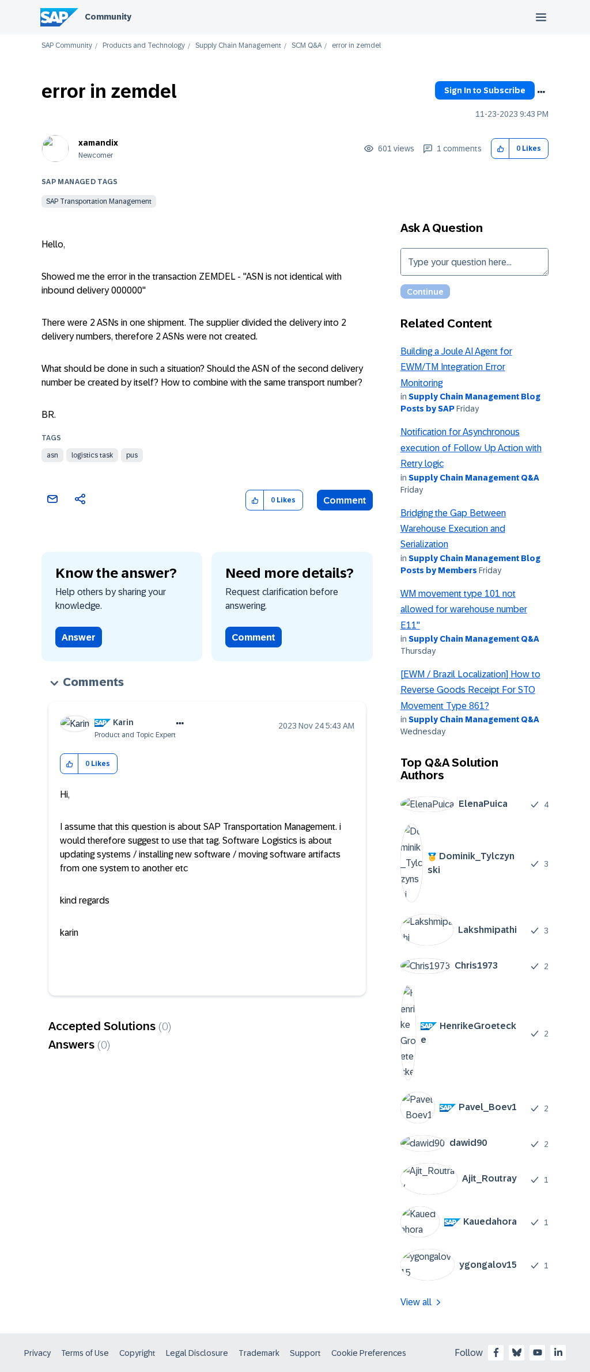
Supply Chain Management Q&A (474, 477)
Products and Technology (144, 45)
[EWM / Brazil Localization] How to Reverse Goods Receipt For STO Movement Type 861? (470, 690)
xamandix (98, 142)
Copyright (137, 1353)
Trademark (259, 1353)
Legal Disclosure (197, 1353)
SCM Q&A (307, 45)
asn (52, 455)
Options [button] (541, 92)
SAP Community (66, 45)
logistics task (92, 455)
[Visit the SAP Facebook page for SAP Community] (496, 1352)
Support (305, 1353)
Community (108, 16)
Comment (344, 500)
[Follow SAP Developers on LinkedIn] (558, 1352)
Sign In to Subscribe (484, 90)
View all (416, 1302)
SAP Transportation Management (99, 201)
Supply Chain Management (238, 45)
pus (132, 455)
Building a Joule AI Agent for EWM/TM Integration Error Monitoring (456, 367)
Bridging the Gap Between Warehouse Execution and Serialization (453, 529)
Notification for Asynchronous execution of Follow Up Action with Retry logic (471, 447)
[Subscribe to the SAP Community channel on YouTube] (537, 1352)
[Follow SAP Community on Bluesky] (516, 1352)
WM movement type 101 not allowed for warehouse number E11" (463, 609)
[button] (500, 149)
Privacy (37, 1353)
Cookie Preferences (368, 1353)
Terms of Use (85, 1353)
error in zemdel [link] (356, 45)
